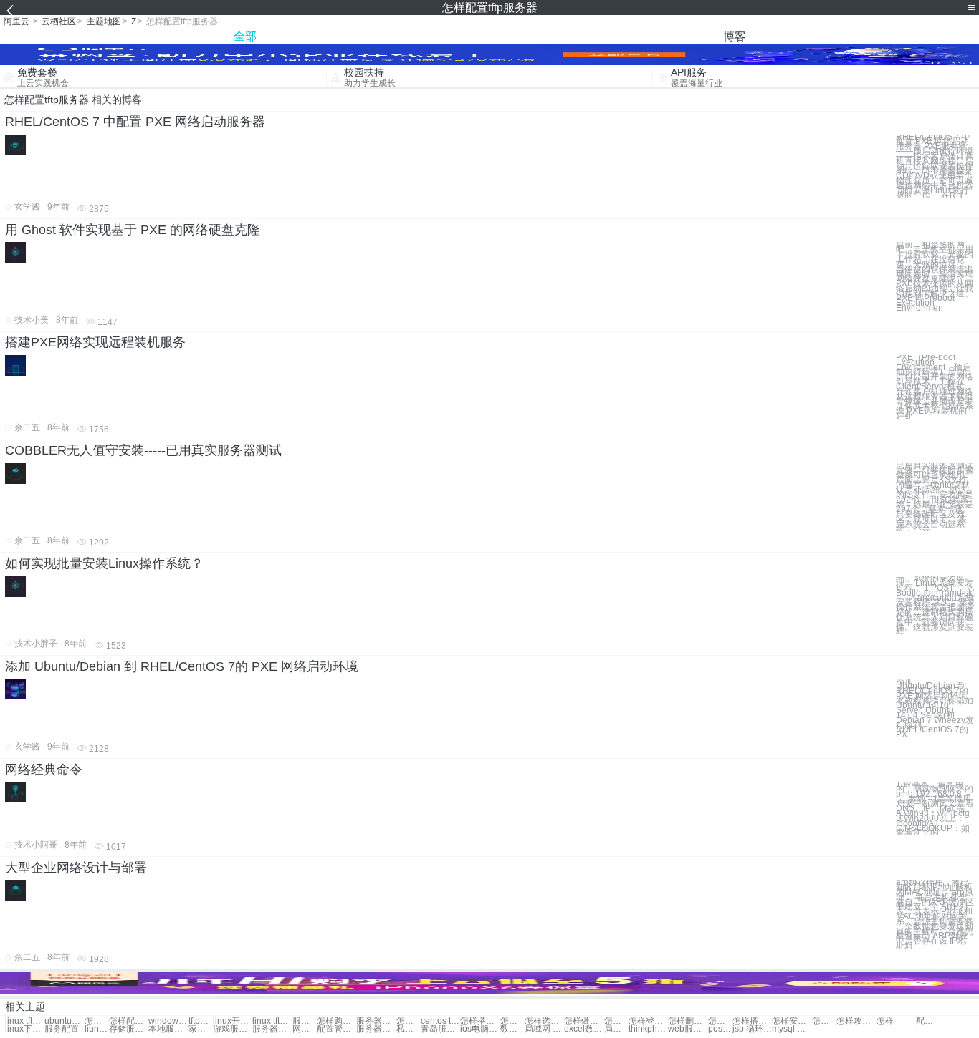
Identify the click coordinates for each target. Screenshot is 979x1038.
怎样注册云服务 (720, 1021)
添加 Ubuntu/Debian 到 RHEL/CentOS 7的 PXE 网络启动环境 (181, 666)
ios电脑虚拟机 (480, 1029)
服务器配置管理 (272, 1029)
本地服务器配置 (168, 1029)
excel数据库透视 (583, 1029)
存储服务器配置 (128, 1029)
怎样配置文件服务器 (128, 1021)
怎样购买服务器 (336, 1021)
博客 (734, 36)
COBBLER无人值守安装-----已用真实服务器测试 (143, 450)
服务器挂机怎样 (376, 1021)
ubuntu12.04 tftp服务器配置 (64, 1021)
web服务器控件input (687, 1029)
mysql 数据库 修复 (791, 1029)
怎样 (885, 1021)
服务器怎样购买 (304, 1021)
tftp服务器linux (200, 1021)
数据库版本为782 (512, 1029)
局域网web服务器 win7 (616, 1029)
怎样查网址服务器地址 (824, 1021)
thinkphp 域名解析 (648, 1029)
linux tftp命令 (272, 1021)
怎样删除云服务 (687, 1021)
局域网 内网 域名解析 (544, 1029)
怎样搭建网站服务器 (480, 1021)
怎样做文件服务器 (583, 1021)
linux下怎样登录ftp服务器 (24, 1029)
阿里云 (16, 21)
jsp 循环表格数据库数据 (752, 1029)
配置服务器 (928, 1021)
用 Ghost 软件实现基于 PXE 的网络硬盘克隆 (132, 230)
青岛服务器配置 (440, 1029)
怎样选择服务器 (408, 1021)
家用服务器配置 (200, 1029)
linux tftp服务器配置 (24, 1021)
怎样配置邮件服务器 (97, 1021)
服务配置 (61, 1029)
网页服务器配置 (304, 1029)
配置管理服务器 (336, 1029)
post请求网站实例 (720, 1029)
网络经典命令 (43, 769)
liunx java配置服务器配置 (97, 1029)
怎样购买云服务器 (616, 1021)
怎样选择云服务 (512, 1021)
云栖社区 (59, 21)
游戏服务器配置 (232, 1029)
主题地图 (104, 21)
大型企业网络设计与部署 (76, 867)
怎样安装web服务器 (791, 1021)
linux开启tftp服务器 (232, 1021)
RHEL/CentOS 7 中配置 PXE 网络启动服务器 (135, 122)
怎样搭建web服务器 (752, 1021)
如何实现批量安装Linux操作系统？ (104, 563)
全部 (245, 36)
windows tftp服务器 (168, 1021)
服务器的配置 (376, 1029)
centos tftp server (440, 1021)
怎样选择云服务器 (544, 1021)
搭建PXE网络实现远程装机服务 (95, 342)
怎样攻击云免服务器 (856, 1021)
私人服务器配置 (408, 1029)
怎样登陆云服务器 (648, 1021)
